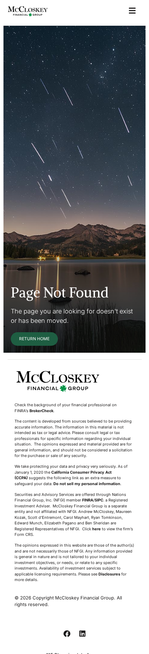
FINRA (87, 500)
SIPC (99, 500)
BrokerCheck (41, 410)
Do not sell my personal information (86, 483)
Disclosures (109, 574)
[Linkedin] (82, 634)
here (96, 528)
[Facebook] (67, 634)
